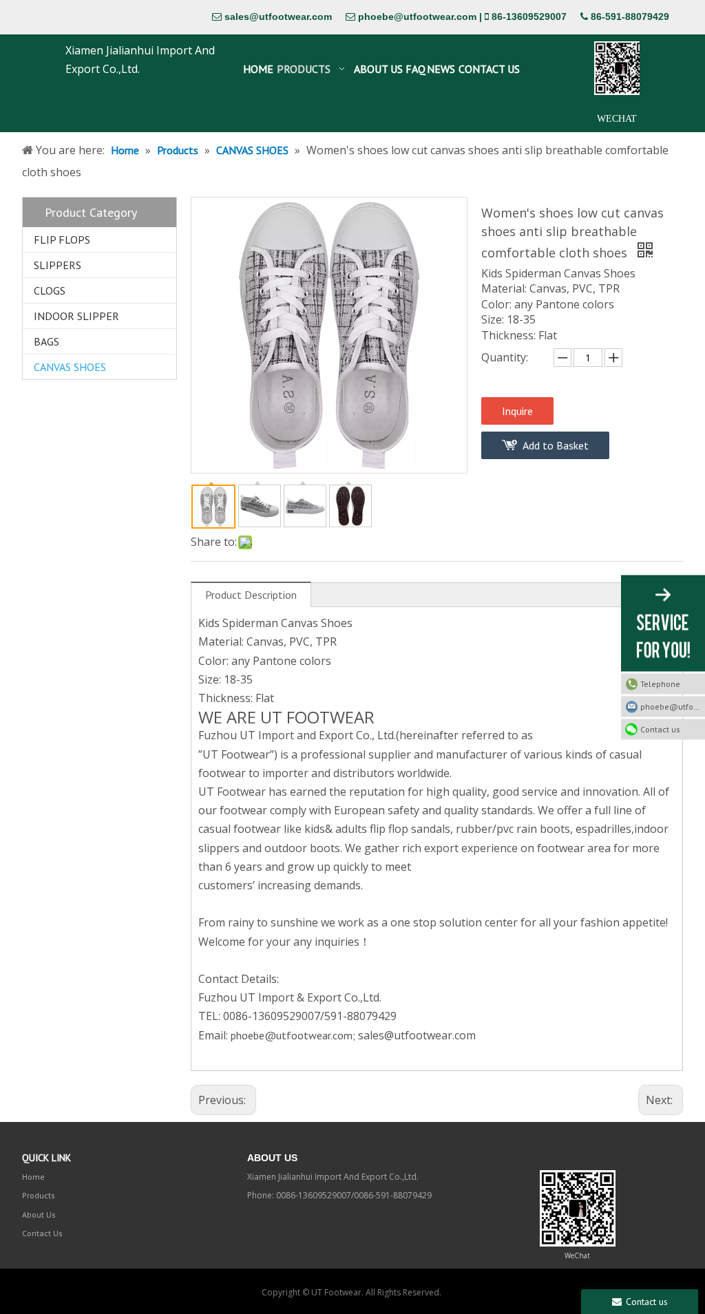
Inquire (517, 411)
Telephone (660, 683)
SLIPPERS (57, 265)
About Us (39, 1214)
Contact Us (42, 1233)
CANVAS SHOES (70, 367)
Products (38, 1195)
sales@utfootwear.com (278, 16)
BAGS (46, 341)
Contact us (660, 728)
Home (33, 1177)
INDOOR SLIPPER (76, 316)
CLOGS (49, 290)
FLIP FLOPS (62, 239)
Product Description (251, 595)
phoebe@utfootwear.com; (293, 1035)
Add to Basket (556, 445)
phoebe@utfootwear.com (417, 16)
